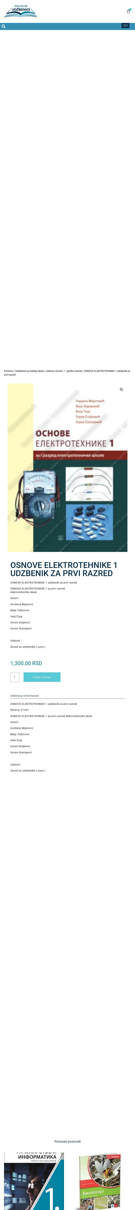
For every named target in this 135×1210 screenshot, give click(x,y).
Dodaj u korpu (42, 677)
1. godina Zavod (73, 371)
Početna (8, 371)
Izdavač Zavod (54, 371)
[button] (121, 389)
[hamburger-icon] (125, 25)
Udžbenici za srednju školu (29, 371)
